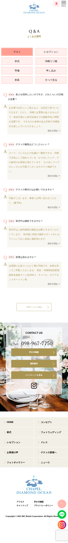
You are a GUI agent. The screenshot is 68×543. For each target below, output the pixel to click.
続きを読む (53, 130)
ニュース (45, 462)
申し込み (51, 70)
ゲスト (17, 51)
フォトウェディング (51, 432)
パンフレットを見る (34, 375)
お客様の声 (12, 452)
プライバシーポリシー (42, 505)
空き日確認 (34, 352)
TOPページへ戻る (34, 307)
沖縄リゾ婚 (51, 61)
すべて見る (51, 80)
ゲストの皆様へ (49, 452)
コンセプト (46, 422)
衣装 (17, 80)
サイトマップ (22, 505)
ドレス (44, 442)
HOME (10, 422)
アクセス (20, 502)
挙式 (17, 61)
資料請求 (34, 363)
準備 (17, 70)
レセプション (51, 51)
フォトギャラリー (16, 462)
